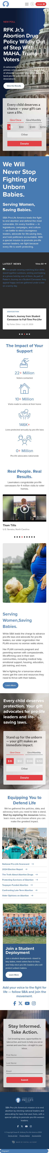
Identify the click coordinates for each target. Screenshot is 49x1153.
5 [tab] (29, 313)
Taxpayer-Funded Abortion (15, 864)
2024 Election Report (12, 848)
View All (40, 243)
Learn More (10, 664)
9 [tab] (34, 516)
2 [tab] (22, 313)
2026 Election (13, 291)
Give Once (15, 99)
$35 (9, 106)
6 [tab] (26, 516)
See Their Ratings (14, 65)
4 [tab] (26, 313)
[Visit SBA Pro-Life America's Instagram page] (34, 982)
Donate (40, 4)
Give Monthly (33, 99)
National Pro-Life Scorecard (16, 843)
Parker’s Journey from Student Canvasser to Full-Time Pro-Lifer (24, 297)
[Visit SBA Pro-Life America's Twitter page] (20, 982)
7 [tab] (29, 516)
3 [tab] (24, 313)
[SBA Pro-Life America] (6, 3)
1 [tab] (19, 313)
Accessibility (36, 1115)
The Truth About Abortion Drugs (18, 853)
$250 (41, 106)
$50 (20, 106)
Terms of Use (12, 1115)
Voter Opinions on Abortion (15, 874)
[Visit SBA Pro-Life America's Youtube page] (27, 982)
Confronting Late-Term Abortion (17, 869)
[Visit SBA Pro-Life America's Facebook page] (14, 982)
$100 (30, 106)
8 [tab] (31, 516)
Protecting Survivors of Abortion (18, 859)
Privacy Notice (25, 1115)
